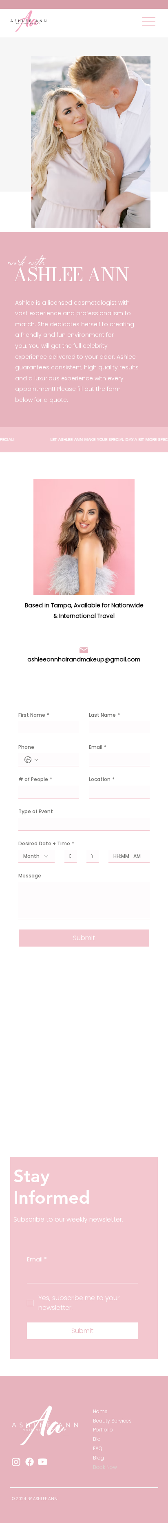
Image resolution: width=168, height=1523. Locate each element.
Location (102, 779)
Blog (98, 1457)
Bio (97, 1439)
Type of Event (35, 811)
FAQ (97, 1448)
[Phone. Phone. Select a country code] (31, 760)
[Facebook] (29, 1461)
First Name (33, 715)
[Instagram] (16, 1461)
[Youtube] (42, 1461)
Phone (26, 747)
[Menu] (148, 21)
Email (97, 747)
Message (29, 876)
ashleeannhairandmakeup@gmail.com (83, 659)
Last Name (104, 715)
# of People (35, 779)
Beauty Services (112, 1420)
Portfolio (103, 1429)
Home (100, 1411)
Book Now (105, 1467)
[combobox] (36, 856)
